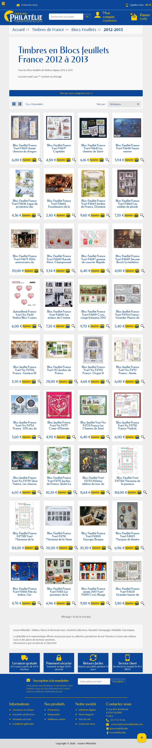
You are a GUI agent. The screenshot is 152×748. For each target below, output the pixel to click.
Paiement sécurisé (22, 719)
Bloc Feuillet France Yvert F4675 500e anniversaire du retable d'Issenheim (25, 260)
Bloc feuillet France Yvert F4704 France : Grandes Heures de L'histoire (127, 316)
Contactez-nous (29, 4)
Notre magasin (86, 714)
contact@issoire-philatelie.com (127, 724)
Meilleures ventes (56, 719)
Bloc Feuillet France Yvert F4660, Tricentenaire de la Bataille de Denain (59, 205)
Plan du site (85, 719)
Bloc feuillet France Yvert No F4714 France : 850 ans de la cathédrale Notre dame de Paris (25, 428)
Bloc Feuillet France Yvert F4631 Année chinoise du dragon (25, 148)
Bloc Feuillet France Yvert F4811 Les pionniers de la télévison (59, 593)
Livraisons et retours (23, 709)
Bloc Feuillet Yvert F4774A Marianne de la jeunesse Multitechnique (127, 482)
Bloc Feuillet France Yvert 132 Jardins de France (59, 370)
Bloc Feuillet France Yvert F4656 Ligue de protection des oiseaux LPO (24, 205)
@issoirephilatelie (119, 728)
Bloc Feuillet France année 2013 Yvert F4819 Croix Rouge (93, 592)
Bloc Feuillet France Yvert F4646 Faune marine (127, 148)
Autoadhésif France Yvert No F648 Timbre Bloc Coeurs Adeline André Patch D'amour (24, 317)
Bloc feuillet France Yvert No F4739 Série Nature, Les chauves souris (24, 482)
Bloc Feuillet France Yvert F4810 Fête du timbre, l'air (25, 592)
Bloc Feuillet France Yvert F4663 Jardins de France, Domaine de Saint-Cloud (93, 205)
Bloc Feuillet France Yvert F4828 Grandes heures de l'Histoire (127, 593)
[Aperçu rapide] (40, 160)
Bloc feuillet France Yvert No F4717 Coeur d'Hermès (58, 425)
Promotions (54, 709)
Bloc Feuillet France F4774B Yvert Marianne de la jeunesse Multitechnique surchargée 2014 (25, 540)
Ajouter (27, 159)
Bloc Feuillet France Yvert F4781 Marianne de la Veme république (59, 537)
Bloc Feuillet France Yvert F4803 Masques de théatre (127, 536)
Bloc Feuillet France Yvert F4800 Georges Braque (93, 536)
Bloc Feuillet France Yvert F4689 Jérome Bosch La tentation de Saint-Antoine (127, 260)
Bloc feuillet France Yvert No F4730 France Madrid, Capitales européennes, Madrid (127, 430)
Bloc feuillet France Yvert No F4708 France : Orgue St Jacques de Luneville (93, 371)
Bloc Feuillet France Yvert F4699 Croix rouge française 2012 (93, 314)
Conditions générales (23, 723)
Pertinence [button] (115, 104)
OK (87, 16)
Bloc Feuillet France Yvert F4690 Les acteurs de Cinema (59, 314)
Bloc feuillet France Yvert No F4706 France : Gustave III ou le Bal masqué (24, 371)
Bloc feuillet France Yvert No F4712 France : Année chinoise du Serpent (127, 371)
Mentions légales (87, 709)
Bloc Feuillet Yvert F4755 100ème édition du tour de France (93, 482)
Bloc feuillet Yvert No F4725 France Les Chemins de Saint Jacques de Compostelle (93, 428)
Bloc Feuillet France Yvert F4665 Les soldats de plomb (127, 204)
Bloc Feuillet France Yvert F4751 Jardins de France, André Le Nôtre (59, 482)
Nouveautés (54, 714)
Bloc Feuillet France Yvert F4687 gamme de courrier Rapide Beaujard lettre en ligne (93, 262)
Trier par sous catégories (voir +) (76, 93)
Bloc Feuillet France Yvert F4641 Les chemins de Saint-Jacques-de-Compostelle (93, 151)
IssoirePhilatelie (118, 732)
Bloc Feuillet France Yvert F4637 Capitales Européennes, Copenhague (59, 151)
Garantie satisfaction (23, 714)
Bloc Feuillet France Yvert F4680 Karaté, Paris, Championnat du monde (59, 260)
